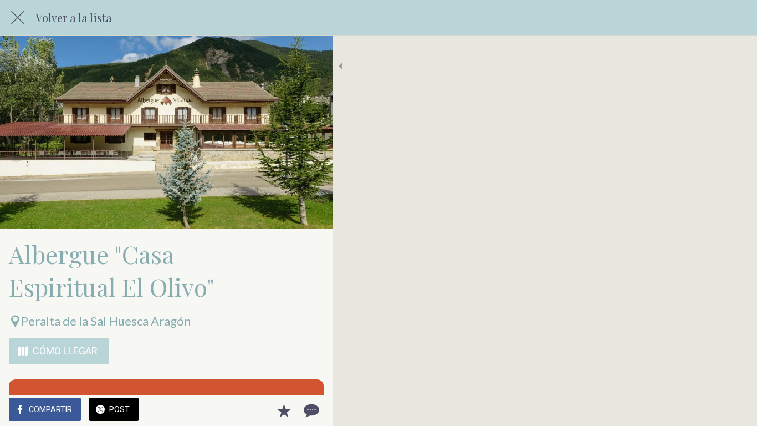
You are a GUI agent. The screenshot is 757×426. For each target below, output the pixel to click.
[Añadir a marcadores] (283, 410)
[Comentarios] (310, 410)
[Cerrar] (17, 17)
